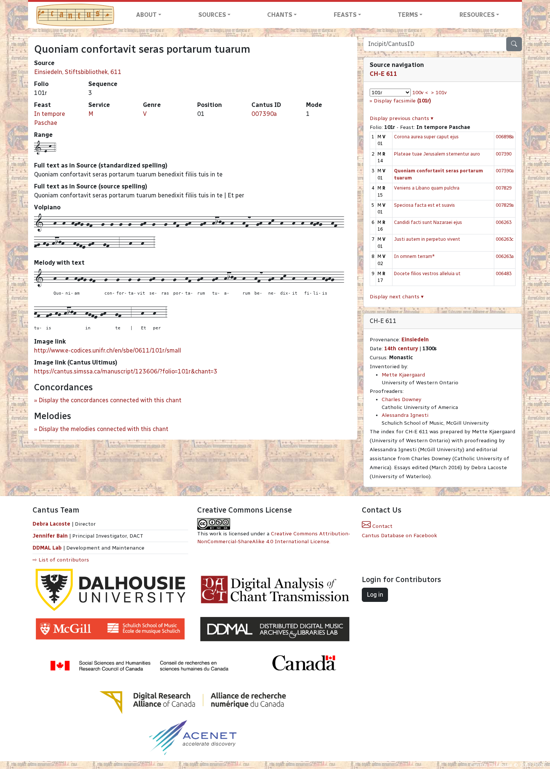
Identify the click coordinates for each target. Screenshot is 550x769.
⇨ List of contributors (61, 560)
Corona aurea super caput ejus (426, 136)
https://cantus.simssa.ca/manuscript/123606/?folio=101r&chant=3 (125, 371)
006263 (503, 222)
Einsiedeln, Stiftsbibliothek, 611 (78, 72)
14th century (401, 348)
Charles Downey (401, 399)
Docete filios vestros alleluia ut (427, 273)
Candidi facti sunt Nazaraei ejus (428, 222)
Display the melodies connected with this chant (103, 429)
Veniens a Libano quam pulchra (426, 188)
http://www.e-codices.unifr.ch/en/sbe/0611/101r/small (107, 350)
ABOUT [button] (146, 14)
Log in (375, 594)
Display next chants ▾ (397, 296)
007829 (503, 188)
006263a (505, 256)
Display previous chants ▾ (401, 118)
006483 (503, 273)
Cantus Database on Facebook (399, 535)
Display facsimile (402, 101)
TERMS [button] (408, 14)
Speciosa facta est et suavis (424, 205)
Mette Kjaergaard (403, 375)
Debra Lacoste (51, 524)
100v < (420, 92)
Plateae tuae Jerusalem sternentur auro (437, 154)
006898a (505, 136)
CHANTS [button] (279, 14)
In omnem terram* (414, 256)
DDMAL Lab (47, 548)
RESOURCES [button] (477, 14)
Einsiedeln (415, 339)
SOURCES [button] (212, 14)
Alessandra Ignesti (405, 415)
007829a (505, 205)
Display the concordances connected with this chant (110, 400)
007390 (503, 154)
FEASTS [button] (345, 14)
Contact (381, 526)
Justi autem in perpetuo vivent (427, 239)
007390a (264, 113)
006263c (504, 239)
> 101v (439, 92)
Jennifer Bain (51, 536)
